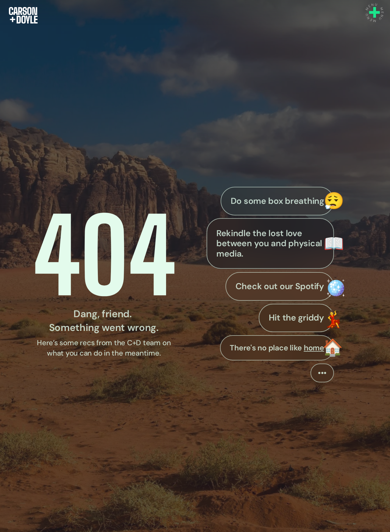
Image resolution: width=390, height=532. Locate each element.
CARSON (23, 11)
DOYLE (23, 20)
